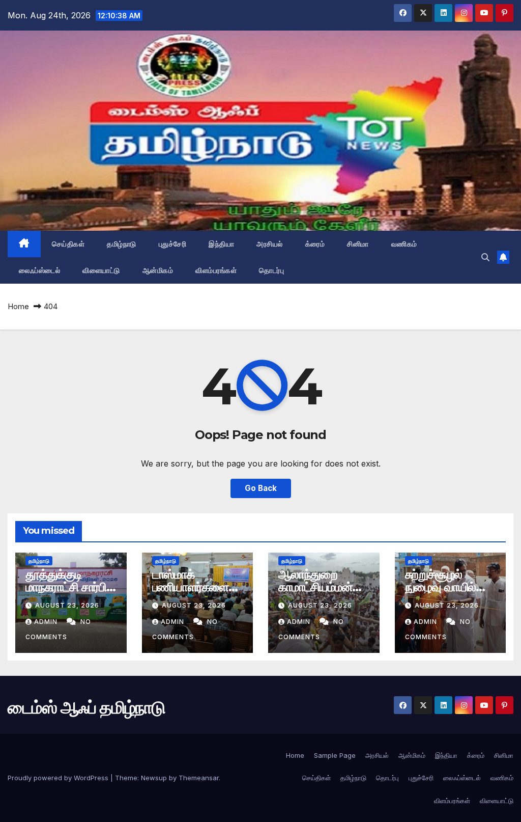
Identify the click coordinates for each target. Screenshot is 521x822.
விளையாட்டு (101, 270)
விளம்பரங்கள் (216, 270)
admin (47, 621)
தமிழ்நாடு (121, 244)
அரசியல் (269, 244)
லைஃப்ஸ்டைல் (39, 270)
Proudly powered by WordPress (59, 778)
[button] (485, 257)
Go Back (261, 488)
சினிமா (358, 244)
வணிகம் (404, 244)
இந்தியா (221, 244)
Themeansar (199, 778)
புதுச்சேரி (173, 244)
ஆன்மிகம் (157, 270)
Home (18, 306)
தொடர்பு (271, 270)
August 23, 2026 (67, 605)
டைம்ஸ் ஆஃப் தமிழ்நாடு (86, 707)
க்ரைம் (315, 244)
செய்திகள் (68, 244)
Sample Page (335, 755)
